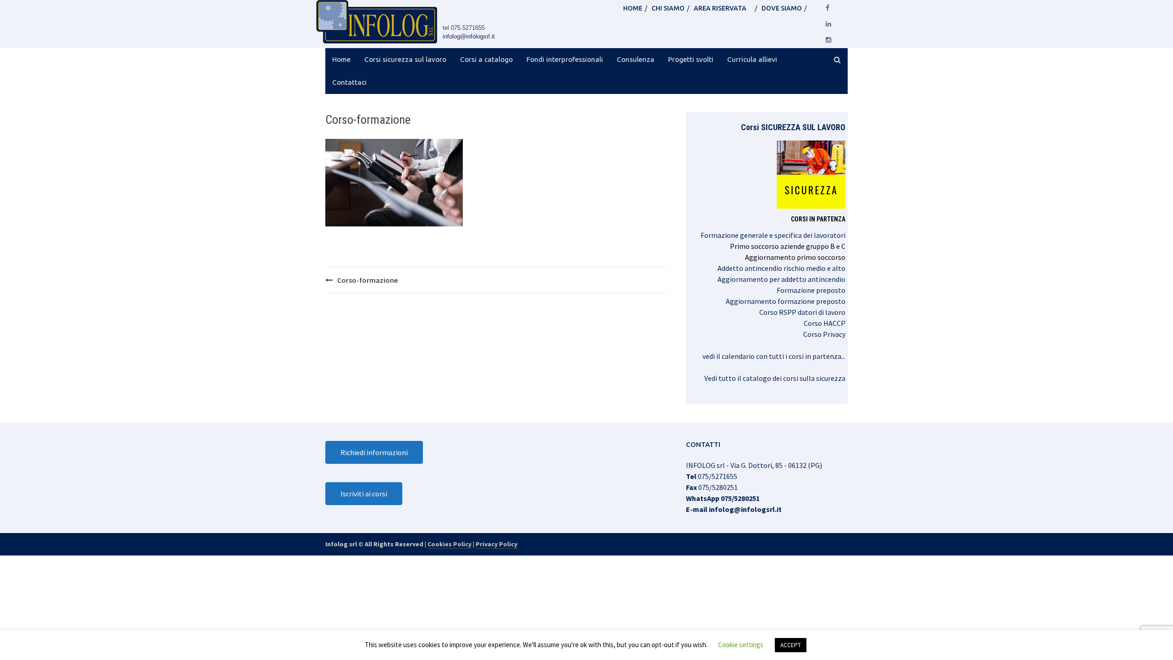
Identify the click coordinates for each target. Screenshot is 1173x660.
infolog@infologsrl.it (469, 36)
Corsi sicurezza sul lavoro (405, 59)
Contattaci (349, 82)
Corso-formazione (367, 280)
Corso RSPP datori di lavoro (802, 312)
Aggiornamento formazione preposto (785, 301)
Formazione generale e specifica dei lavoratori (773, 235)
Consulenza (635, 59)
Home (341, 59)
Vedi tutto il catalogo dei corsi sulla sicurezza (774, 378)
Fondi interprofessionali (564, 59)
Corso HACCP (824, 323)
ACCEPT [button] (790, 645)
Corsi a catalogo (486, 59)
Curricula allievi (752, 59)
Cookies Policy (449, 544)
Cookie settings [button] (740, 644)
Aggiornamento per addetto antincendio (781, 279)
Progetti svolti (690, 59)
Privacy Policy (496, 544)
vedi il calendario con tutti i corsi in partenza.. (773, 356)
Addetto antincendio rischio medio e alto (781, 268)
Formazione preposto (811, 290)
